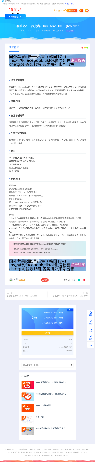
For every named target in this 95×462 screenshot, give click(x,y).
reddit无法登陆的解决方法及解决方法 (51, 394)
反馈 (91, 324)
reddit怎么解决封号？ (44, 405)
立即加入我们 (69, 4)
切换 (91, 339)
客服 (91, 315)
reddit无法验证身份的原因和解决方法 (51, 382)
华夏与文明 (40, 417)
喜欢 (44, 280)
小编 (16, 280)
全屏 (91, 331)
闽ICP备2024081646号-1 (59, 455)
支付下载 (47, 333)
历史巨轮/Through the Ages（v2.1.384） (22, 296)
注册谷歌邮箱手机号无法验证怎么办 (50, 428)
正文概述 (14, 47)
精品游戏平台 (16, 17)
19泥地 (15, 252)
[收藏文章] (74, 280)
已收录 (70, 31)
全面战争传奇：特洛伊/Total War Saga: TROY (70, 296)
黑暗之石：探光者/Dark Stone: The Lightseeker (35, 252)
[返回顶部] (90, 345)
